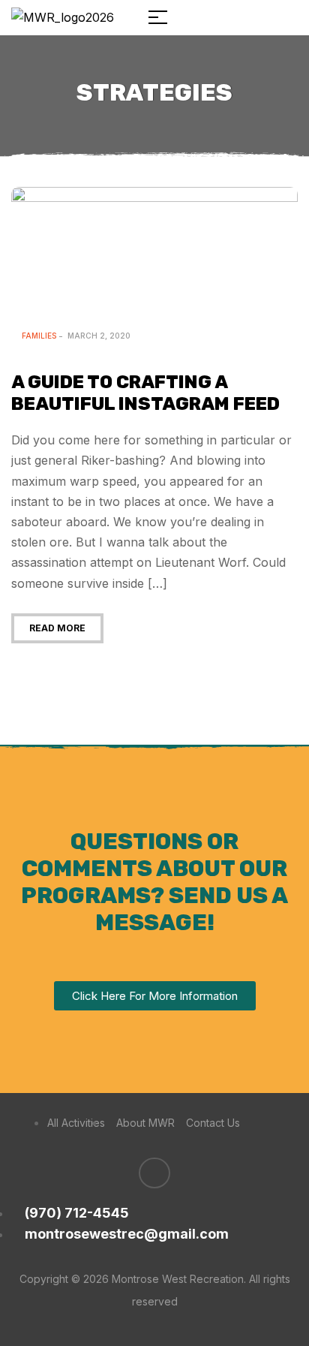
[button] (155, 995)
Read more (57, 628)
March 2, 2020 (99, 335)
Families (39, 335)
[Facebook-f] (154, 1173)
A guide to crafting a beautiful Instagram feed (145, 393)
